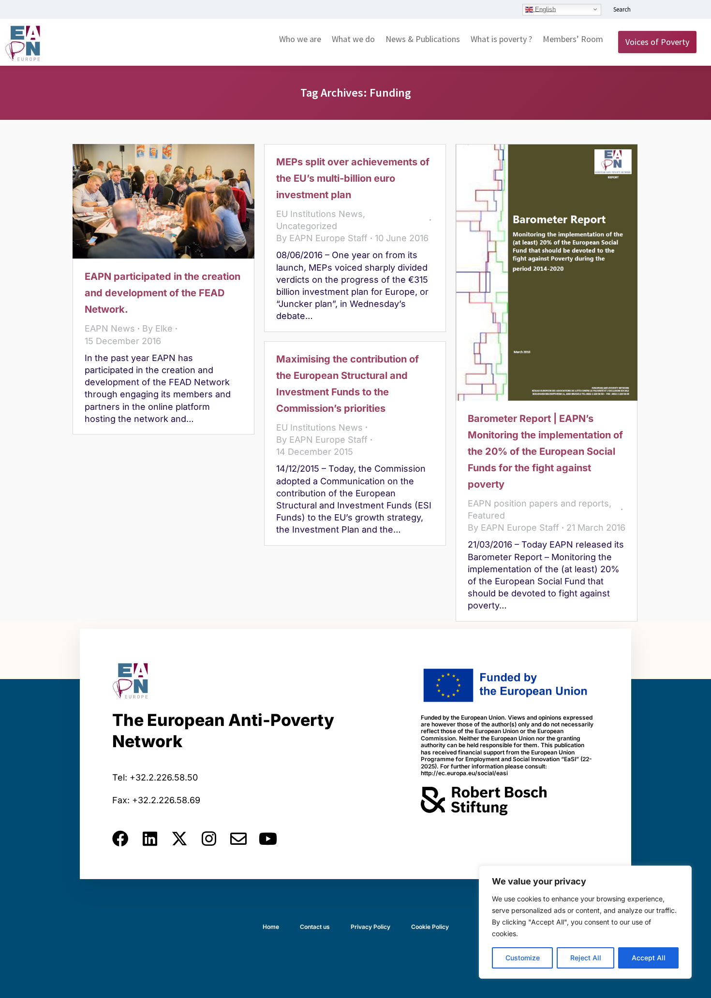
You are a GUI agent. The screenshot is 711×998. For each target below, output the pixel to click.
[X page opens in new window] (675, 10)
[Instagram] (209, 838)
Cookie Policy (430, 926)
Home (271, 926)
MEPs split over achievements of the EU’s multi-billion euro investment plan (353, 178)
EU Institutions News (319, 214)
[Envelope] (238, 838)
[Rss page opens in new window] (690, 10)
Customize (522, 958)
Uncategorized (306, 226)
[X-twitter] (179, 838)
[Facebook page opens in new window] (661, 10)
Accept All (649, 958)
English (544, 9)
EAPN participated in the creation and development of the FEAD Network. (162, 293)
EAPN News (110, 328)
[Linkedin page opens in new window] (646, 10)
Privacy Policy (370, 926)
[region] (585, 922)
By (157, 328)
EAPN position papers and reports (538, 503)
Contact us (315, 926)
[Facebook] (120, 838)
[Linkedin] (150, 838)
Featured (486, 515)
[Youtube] (268, 838)
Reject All (585, 958)
